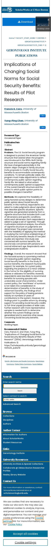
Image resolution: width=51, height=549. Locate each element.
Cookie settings (25, 542)
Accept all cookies (25, 534)
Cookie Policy (15, 524)
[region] (25, 523)
